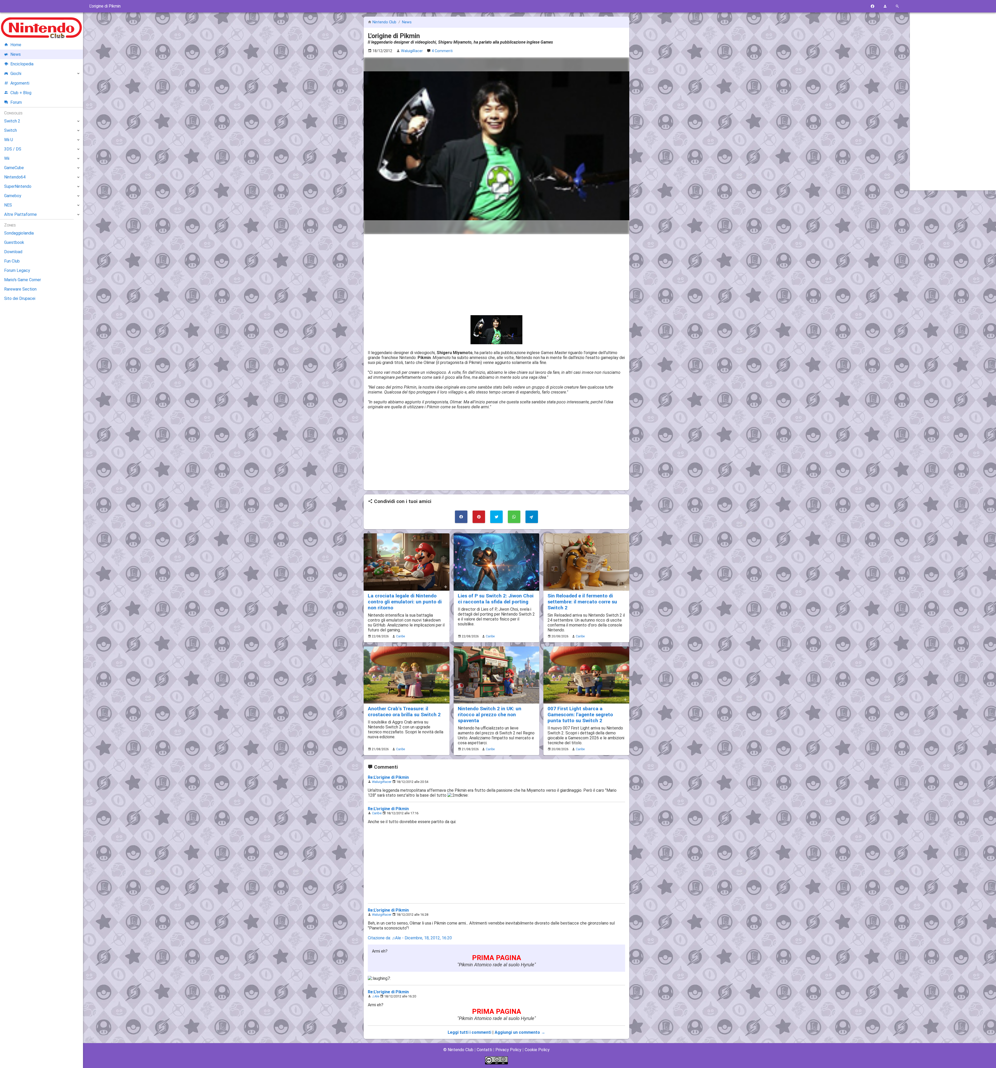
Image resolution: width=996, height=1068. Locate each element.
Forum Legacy (17, 270)
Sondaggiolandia (19, 233)
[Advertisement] (496, 274)
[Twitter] (496, 517)
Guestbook (14, 242)
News (407, 22)
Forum (16, 102)
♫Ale (375, 996)
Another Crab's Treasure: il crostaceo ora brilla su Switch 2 (404, 712)
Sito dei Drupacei (19, 298)
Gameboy (12, 195)
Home (15, 44)
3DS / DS (12, 149)
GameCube (14, 167)
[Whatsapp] (514, 517)
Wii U (8, 139)
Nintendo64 (14, 177)
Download (13, 251)
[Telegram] (531, 517)
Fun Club (12, 261)
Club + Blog (20, 92)
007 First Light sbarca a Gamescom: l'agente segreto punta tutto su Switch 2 (580, 715)
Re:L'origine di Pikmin (388, 777)
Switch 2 (12, 121)
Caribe (400, 636)
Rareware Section (20, 289)
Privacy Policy (508, 1049)
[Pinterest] (479, 517)
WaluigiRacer (381, 782)
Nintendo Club (384, 22)
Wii (6, 158)
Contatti (484, 1049)
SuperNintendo (17, 186)
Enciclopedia (21, 63)
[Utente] (885, 6)
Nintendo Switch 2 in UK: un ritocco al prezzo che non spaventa (489, 715)
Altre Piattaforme (20, 214)
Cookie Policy (537, 1049)
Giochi (15, 73)
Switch (10, 130)
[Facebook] (872, 6)
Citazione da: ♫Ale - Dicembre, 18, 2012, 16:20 (410, 937)
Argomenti (19, 83)
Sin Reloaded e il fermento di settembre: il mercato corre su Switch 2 (582, 602)
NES (8, 205)
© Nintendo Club (458, 1049)
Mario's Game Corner (22, 279)
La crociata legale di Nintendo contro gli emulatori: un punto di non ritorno (405, 602)
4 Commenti (442, 51)
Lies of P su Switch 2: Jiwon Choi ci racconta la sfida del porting (496, 599)
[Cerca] (897, 6)
